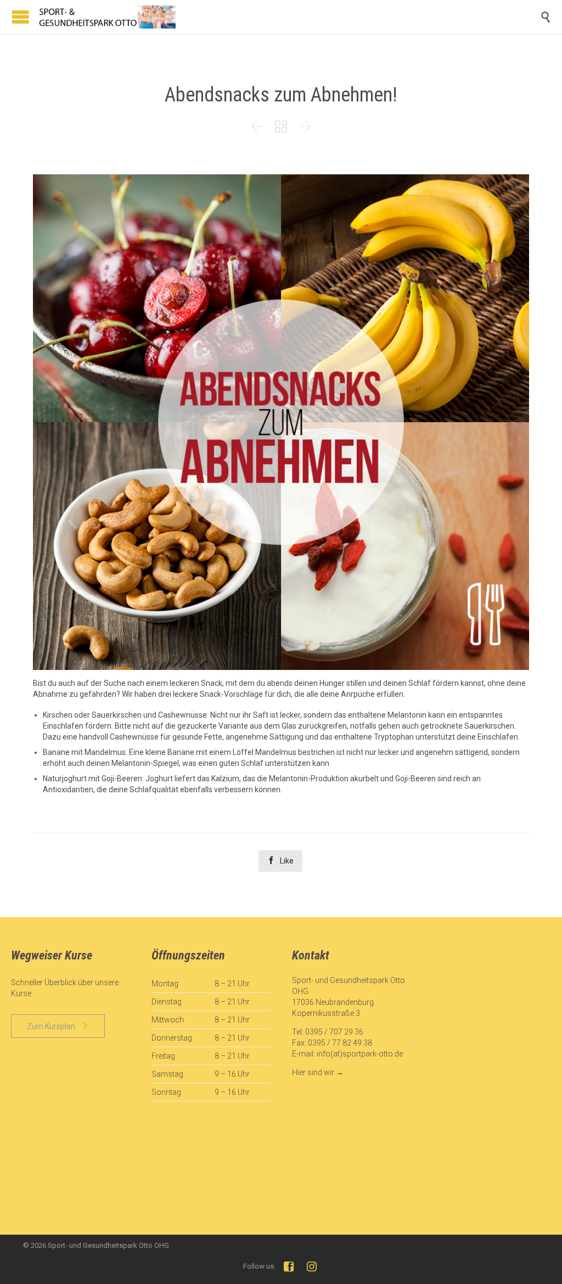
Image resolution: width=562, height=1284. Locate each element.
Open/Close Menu (20, 16)
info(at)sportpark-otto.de (360, 1053)
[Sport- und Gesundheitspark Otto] (107, 17)
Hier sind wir (313, 1072)
